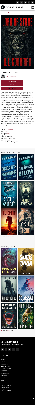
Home (3, 359)
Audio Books (5, 366)
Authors (4, 376)
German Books (6, 369)
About (3, 378)
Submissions (5, 373)
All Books (4, 364)
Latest (3, 362)
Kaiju (8, 12)
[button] (33, 7)
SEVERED (14, 7)
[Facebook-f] (21, 2)
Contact (4, 380)
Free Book (4, 371)
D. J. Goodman (11, 76)
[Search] (32, 2)
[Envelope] (29, 2)
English (9, 133)
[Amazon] (17, 2)
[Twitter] (25, 2)
